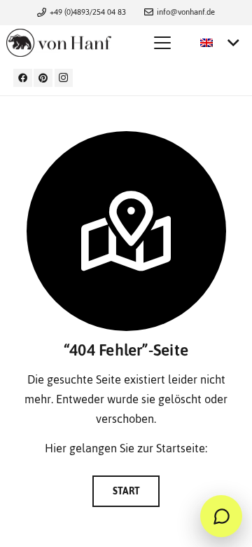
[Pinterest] (43, 78)
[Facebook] (22, 78)
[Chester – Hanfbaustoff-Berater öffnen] (221, 516)
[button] (162, 42)
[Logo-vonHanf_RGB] (58, 43)
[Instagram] (64, 78)
